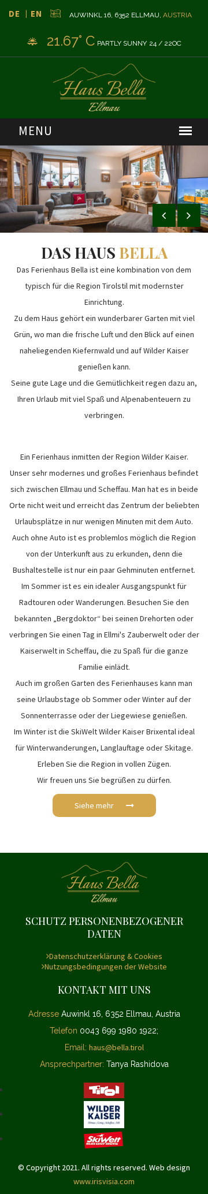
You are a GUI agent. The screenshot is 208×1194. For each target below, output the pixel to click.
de (14, 13)
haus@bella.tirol (116, 1047)
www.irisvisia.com (104, 1181)
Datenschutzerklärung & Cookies (105, 956)
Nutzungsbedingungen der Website (105, 966)
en (36, 13)
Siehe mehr (95, 805)
